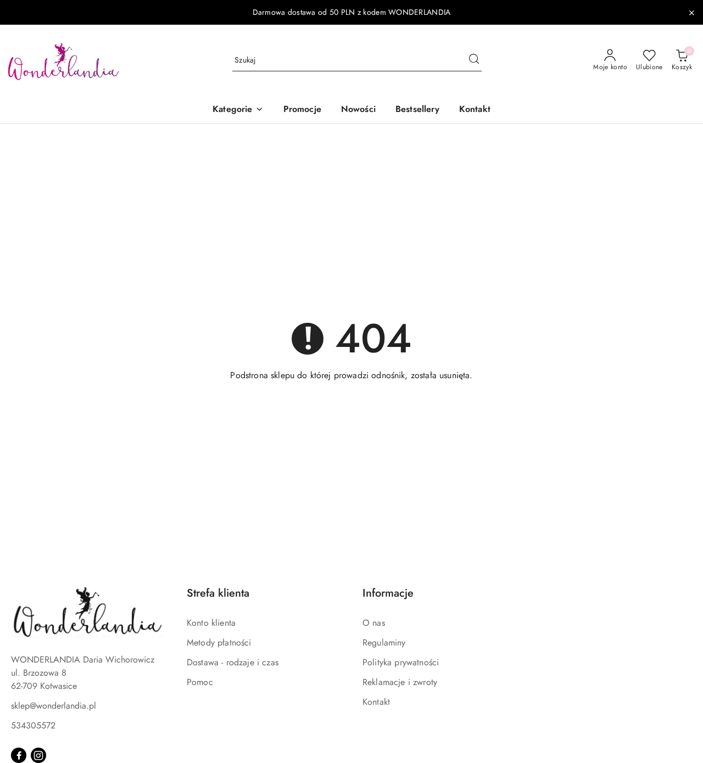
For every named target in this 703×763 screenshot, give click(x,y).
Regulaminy (384, 642)
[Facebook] (18, 755)
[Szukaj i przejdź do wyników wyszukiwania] (474, 60)
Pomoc (200, 682)
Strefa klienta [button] (218, 593)
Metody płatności (219, 642)
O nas (373, 622)
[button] (237, 110)
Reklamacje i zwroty (399, 682)
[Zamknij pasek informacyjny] (691, 13)
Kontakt (376, 701)
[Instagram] (38, 755)
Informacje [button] (388, 593)
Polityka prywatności (400, 662)
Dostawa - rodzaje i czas (232, 662)
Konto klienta (211, 622)
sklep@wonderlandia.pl (53, 705)
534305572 (33, 725)
